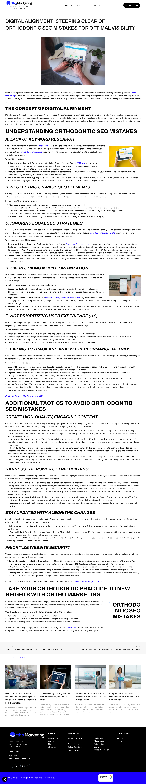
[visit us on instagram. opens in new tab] (22, 766)
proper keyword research (32, 152)
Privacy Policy (49, 778)
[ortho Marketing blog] (56, 744)
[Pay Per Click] (79, 749)
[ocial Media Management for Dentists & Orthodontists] (104, 740)
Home (58, 5)
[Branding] (104, 746)
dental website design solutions (88, 581)
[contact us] (56, 738)
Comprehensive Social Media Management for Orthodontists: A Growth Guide (124, 696)
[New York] (127, 738)
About (67, 5)
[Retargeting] (104, 744)
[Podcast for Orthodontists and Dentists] (56, 741)
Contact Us (95, 5)
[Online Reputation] (79, 747)
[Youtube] (28, 766)
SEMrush (81, 163)
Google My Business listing (77, 244)
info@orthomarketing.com (19, 759)
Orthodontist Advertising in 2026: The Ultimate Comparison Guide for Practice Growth (90, 696)
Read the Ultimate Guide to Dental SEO (24, 396)
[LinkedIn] (17, 766)
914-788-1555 (15, 756)
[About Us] (56, 747)
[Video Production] (104, 749)
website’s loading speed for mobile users (63, 297)
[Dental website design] (79, 738)
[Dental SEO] (79, 741)
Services (80, 5)
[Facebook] (11, 766)
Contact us (71, 627)
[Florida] (127, 741)
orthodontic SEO (44, 146)
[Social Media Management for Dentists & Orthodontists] (79, 744)
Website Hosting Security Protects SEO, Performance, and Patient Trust (55, 696)
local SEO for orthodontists (102, 233)
